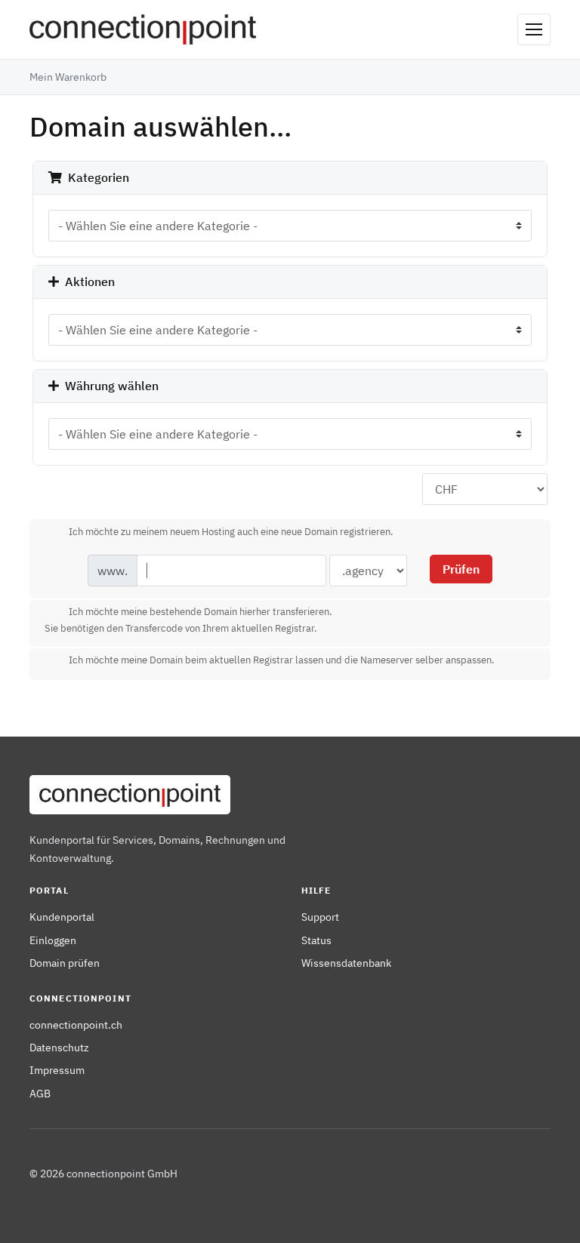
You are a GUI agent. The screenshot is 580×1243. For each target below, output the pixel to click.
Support (320, 916)
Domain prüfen (64, 962)
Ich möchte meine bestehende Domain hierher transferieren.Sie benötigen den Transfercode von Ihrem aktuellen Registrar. (188, 620)
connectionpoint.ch (75, 1024)
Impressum (57, 1070)
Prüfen (461, 569)
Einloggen (52, 940)
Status (316, 940)
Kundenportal (61, 916)
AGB (40, 1093)
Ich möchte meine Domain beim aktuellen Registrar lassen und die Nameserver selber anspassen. (282, 660)
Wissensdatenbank (346, 962)
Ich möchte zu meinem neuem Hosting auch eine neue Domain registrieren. (231, 531)
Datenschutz (59, 1047)
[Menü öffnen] (534, 29)
